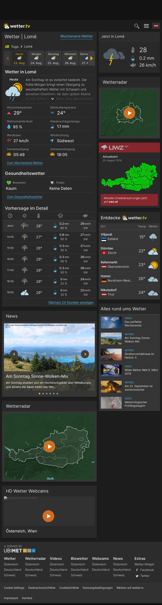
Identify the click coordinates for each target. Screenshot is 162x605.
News (12, 316)
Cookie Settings (14, 587)
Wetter (10, 558)
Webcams (100, 558)
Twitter (144, 576)
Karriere (27, 598)
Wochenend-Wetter (76, 36)
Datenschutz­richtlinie (41, 587)
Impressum (11, 598)
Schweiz (9, 575)
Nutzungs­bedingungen (98, 587)
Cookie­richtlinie (69, 587)
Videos (56, 558)
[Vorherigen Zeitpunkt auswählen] (7, 58)
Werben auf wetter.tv (130, 587)
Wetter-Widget (144, 564)
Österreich (11, 564)
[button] (85, 354)
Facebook (146, 570)
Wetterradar (35, 558)
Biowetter (79, 558)
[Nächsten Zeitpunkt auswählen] (91, 58)
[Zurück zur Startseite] (17, 26)
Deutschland (12, 569)
